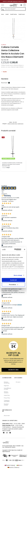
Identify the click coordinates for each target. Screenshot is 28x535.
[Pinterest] (10, 432)
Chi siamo (18, 382)
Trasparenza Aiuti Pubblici (7, 401)
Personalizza (12, 284)
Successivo (10, 201)
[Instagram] (7, 432)
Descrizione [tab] (4, 79)
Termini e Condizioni (6, 392)
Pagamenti (6, 385)
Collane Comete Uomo (12, 123)
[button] (24, 5)
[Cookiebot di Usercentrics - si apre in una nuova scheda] (15, 249)
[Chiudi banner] (24, 249)
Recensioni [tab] (5, 83)
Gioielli (7, 14)
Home (2, 14)
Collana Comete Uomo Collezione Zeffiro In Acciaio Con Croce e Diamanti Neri (12, 164)
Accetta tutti (13, 280)
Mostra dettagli (18, 275)
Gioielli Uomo (20, 123)
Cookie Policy (7, 395)
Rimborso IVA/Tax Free (6, 382)
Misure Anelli (7, 415)
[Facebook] (3, 432)
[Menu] (3, 5)
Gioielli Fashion (13, 14)
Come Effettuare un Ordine (7, 389)
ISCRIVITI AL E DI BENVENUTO (13, 1)
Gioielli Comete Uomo (23, 14)
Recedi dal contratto (6, 404)
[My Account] (21, 5)
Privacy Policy (7, 397)
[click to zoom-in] (13, 30)
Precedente (4, 201)
